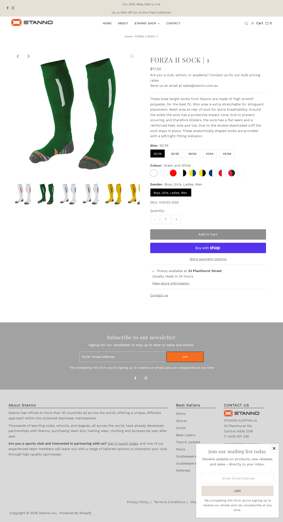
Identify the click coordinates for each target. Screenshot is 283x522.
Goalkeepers (186, 456)
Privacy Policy (138, 502)
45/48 (227, 153)
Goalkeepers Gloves (192, 463)
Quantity (157, 211)
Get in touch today (123, 443)
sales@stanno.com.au (200, 86)
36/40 (192, 153)
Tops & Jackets (188, 442)
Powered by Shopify (75, 513)
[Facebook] (8, 8)
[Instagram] (13, 8)
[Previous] (18, 56)
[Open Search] (246, 23)
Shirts (181, 414)
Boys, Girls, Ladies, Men (171, 192)
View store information (170, 283)
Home (129, 36)
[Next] (28, 56)
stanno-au (48, 513)
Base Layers (185, 435)
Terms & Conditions (169, 502)
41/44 (210, 153)
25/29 (158, 153)
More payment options (208, 259)
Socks (181, 428)
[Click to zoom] (131, 56)
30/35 (175, 153)
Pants (180, 449)
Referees (183, 470)
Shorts (181, 421)
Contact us (219, 75)
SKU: (154, 202)
